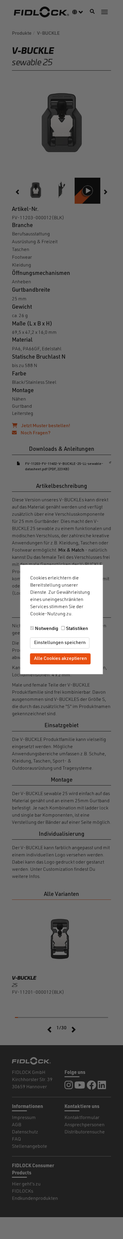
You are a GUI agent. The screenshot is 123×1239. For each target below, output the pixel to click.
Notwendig (46, 628)
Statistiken (77, 628)
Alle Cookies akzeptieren (60, 658)
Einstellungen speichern (60, 642)
